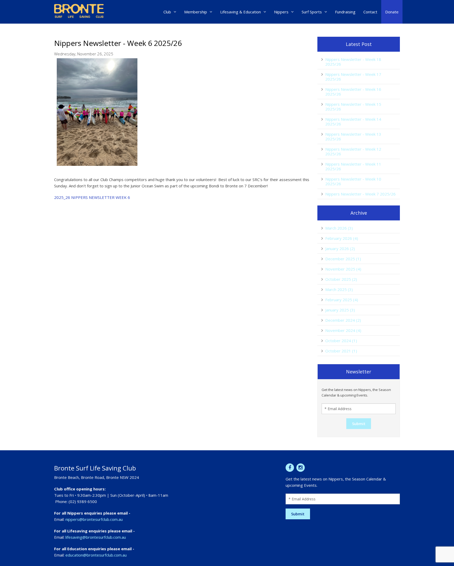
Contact (370, 11)
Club (167, 11)
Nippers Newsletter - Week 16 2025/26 (353, 92)
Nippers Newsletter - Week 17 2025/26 (353, 77)
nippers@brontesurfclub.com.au (94, 519)
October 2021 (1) (341, 350)
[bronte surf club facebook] (290, 467)
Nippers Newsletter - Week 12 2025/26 (353, 151)
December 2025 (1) (343, 258)
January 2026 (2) (340, 248)
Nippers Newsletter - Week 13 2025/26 (353, 136)
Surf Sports (312, 11)
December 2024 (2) (343, 320)
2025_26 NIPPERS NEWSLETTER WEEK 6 (92, 197)
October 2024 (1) (341, 340)
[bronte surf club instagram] (300, 467)
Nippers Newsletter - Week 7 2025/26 (360, 194)
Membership (195, 11)
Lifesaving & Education (240, 11)
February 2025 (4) (341, 299)
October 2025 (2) (341, 279)
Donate (392, 11)
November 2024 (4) (343, 330)
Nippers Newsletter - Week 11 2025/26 (353, 166)
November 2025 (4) (343, 269)
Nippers (281, 11)
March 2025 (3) (339, 289)
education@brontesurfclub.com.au (96, 555)
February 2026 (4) (341, 238)
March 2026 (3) (339, 228)
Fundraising (345, 11)
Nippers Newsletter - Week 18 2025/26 (353, 62)
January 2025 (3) (340, 310)
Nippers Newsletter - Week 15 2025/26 (353, 107)
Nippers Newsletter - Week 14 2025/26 (353, 121)
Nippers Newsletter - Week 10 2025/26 (353, 181)
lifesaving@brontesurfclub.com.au (95, 537)
